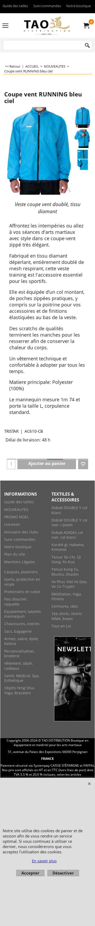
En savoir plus (44, 860)
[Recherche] (87, 45)
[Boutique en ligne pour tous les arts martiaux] (46, 25)
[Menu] (5, 25)
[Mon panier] (86, 25)
